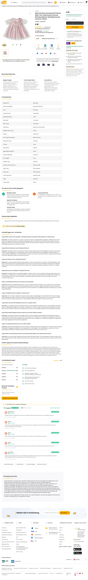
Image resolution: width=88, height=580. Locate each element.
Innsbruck (61, 537)
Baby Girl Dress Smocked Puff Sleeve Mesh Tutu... (48, 6)
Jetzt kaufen (55, 61)
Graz (60, 530)
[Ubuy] (4, 2)
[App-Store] (78, 549)
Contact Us (4, 530)
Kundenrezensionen (21, 532)
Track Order (5, 539)
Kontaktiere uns (59, 573)
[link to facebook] (16, 45)
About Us (4, 527)
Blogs (17, 544)
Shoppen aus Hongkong (45, 568)
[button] (63, 2)
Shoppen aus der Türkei (7, 569)
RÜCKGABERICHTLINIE (21, 534)
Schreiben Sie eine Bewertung (9, 398)
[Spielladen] (78, 553)
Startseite (4, 6)
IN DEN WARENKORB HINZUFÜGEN (75, 23)
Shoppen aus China (68, 568)
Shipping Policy (5, 544)
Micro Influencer (6, 546)
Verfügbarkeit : (39, 31)
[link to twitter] (20, 45)
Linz (60, 532)
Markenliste (19, 530)
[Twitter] (82, 573)
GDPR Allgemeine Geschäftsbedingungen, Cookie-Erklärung (22, 548)
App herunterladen (21, 527)
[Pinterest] (75, 575)
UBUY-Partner (19, 551)
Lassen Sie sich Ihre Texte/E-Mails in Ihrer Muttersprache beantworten (81, 534)
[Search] (55, 2)
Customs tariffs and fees (8, 542)
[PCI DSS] (5, 561)
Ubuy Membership (6, 549)
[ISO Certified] (15, 561)
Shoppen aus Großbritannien (20, 568)
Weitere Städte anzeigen (65, 546)
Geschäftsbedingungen (30, 573)
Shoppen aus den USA (7, 568)
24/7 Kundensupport (81, 529)
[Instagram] (77, 573)
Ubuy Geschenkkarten (21, 542)
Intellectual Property (7, 534)
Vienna (61, 527)
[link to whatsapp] (13, 45)
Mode (8, 6)
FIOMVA (37, 11)
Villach (61, 542)
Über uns (52, 573)
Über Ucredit (19, 539)
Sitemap (4, 537)
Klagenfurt (62, 539)
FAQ (17, 537)
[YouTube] (80, 573)
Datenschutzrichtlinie (43, 573)
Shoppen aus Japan (33, 568)
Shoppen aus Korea (57, 568)
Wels (60, 544)
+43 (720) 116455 (79, 541)
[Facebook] (75, 573)
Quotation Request (6, 532)
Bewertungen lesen (54, 408)
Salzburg (61, 534)
